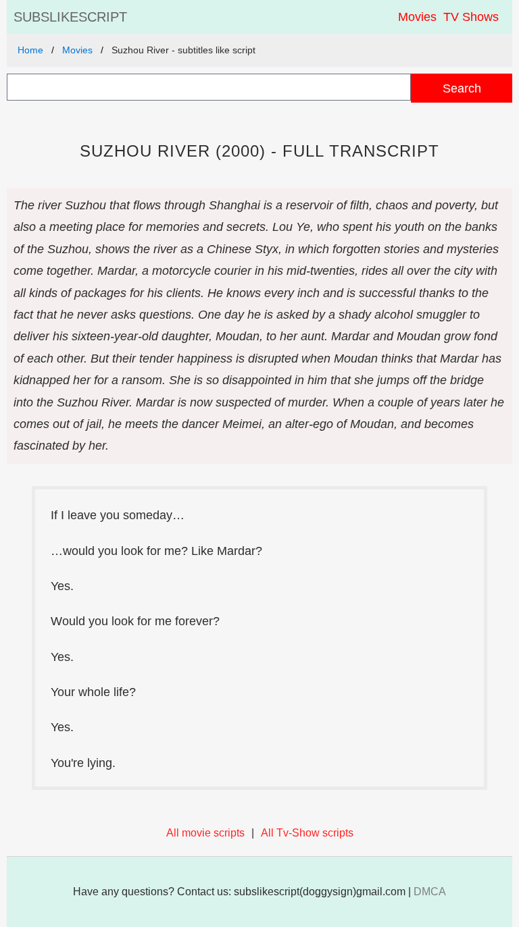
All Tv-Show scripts (307, 833)
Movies (417, 17)
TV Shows (471, 17)
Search (462, 88)
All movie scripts (205, 833)
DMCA (430, 891)
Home (30, 50)
